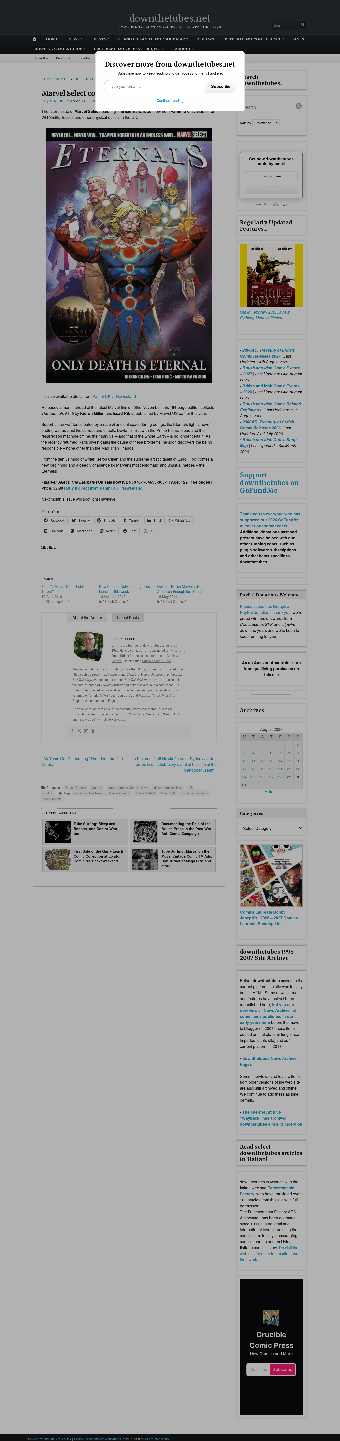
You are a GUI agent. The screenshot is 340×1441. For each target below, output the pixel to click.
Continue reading (170, 100)
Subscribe (220, 86)
